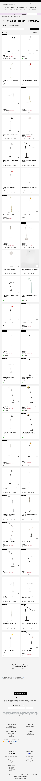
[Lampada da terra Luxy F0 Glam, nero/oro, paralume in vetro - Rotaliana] (30, 399)
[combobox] (27, 4)
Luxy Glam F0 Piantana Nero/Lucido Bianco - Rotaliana (10, 405)
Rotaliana (14, 16)
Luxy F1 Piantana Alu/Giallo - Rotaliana (11, 650)
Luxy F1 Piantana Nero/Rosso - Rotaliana (9, 323)
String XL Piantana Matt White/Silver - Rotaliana (10, 107)
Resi (11, 734)
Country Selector (11, 762)
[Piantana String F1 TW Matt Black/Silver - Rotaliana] (11, 289)
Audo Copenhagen (11, 767)
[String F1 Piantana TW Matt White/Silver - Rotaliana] (11, 371)
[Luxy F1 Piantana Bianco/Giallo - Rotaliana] (30, 208)
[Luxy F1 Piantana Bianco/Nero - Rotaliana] (11, 426)
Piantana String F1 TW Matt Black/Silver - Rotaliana (11, 296)
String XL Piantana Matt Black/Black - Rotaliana (29, 624)
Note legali (11, 761)
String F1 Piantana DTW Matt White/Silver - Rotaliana (27, 597)
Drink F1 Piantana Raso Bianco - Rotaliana (28, 323)
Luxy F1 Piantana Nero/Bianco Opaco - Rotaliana (10, 161)
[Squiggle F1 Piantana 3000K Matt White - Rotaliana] (11, 453)
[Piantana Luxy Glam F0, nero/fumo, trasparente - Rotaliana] (11, 562)
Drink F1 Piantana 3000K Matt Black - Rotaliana (29, 188)
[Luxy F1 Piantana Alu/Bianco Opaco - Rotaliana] (30, 47)
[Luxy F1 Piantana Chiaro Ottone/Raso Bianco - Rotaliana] (11, 73)
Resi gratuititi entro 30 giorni (30, 734)
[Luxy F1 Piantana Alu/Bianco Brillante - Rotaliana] (30, 289)
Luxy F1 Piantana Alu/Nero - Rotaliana (10, 134)
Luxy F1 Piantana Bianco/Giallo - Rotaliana (28, 215)
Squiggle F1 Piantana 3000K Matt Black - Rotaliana (11, 242)
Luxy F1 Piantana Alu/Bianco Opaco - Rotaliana (29, 54)
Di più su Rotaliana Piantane (14, 25)
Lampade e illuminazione (6, 16)
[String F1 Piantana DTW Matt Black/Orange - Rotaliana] (30, 644)
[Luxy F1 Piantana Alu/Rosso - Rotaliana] (30, 73)
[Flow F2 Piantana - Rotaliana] (30, 127)
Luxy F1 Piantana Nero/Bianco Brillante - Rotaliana (11, 488)
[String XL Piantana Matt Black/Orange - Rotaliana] (30, 535)
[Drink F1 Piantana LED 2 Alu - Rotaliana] (30, 262)
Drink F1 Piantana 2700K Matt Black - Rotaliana (29, 350)
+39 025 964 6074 (11, 726)
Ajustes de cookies (29, 759)
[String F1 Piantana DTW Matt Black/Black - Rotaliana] (30, 371)
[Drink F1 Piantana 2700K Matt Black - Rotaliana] (30, 344)
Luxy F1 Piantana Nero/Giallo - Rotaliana (30, 459)
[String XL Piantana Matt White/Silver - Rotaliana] (11, 101)
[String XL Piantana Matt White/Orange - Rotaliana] (11, 590)
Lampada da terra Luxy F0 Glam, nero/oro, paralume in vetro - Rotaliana (29, 405)
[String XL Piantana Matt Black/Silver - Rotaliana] (30, 154)
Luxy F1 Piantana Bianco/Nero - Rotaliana (9, 433)
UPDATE (32, 14)
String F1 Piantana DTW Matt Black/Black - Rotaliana (27, 378)
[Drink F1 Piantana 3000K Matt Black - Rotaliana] (30, 181)
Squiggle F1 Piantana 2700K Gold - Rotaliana (10, 215)
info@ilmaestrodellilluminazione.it (11, 727)
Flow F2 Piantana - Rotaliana (27, 134)
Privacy (11, 760)
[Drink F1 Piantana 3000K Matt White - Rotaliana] (30, 481)
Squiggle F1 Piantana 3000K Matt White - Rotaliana (11, 460)
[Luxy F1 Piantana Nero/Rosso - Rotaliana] (11, 316)
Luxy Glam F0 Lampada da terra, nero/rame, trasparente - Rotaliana (28, 433)
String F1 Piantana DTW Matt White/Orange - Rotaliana (9, 542)
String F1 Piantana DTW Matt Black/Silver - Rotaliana (27, 569)
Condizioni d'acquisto (11, 759)
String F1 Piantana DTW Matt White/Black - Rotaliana (9, 515)
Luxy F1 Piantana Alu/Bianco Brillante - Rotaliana (29, 296)
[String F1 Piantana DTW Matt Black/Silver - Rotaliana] (30, 562)
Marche (11, 16)
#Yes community (30, 758)
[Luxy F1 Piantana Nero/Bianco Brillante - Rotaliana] (11, 481)
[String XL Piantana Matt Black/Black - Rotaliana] (30, 617)
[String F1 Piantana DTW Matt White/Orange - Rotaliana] (11, 535)
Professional (20, 12)
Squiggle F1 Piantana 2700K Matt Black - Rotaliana (29, 515)
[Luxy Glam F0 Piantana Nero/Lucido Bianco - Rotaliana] (11, 399)
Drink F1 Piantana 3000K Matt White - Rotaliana (29, 488)
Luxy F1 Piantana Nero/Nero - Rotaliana (11, 53)
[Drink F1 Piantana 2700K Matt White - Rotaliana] (11, 344)
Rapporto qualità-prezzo (11, 769)
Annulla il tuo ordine (11, 736)
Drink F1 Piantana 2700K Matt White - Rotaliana (10, 350)
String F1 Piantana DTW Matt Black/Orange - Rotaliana (27, 651)
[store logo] (8, 4)
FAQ (11, 728)
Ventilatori (33, 7)
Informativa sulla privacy (20, 715)
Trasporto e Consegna (11, 733)
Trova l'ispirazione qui (20, 693)
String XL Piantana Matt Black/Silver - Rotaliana (29, 161)
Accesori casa (11, 770)
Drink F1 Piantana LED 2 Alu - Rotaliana (30, 269)
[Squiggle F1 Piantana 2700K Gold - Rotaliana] (11, 208)
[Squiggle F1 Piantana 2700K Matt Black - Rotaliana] (30, 508)
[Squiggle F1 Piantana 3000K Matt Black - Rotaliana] (11, 236)
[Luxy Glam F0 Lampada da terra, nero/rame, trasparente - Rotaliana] (30, 426)
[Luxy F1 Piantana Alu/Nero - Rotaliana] (11, 127)
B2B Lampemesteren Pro (29, 760)
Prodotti (4, 25)
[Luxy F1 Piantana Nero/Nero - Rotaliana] (11, 47)
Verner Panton (11, 768)
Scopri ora (24, 14)
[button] (18, 51)
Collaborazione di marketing (30, 761)
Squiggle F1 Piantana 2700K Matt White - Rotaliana (11, 624)
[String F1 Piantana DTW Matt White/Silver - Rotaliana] (30, 590)
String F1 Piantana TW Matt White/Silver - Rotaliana (8, 378)
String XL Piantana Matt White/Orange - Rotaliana (11, 597)
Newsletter (29, 733)
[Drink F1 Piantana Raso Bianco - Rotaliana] (30, 316)
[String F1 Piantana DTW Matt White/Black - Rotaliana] (11, 508)
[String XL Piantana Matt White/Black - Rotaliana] (30, 236)
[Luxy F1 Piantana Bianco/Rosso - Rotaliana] (11, 181)
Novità (28, 9)
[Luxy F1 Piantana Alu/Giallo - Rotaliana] (11, 644)
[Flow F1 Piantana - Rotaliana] (11, 262)
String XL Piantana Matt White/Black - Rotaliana (29, 242)
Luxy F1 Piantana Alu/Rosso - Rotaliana (29, 80)
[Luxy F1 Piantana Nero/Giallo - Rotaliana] (30, 453)
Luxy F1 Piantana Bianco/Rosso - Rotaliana (9, 188)
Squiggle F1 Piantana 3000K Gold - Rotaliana (29, 107)
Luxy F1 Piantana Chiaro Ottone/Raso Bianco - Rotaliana (10, 81)
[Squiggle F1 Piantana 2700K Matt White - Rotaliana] (11, 617)
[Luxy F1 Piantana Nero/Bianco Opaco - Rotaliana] (11, 154)
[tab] (6, 29)
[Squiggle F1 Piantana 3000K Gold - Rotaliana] (30, 101)
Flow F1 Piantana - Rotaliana (9, 269)
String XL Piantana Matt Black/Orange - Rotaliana (29, 542)
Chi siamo (11, 758)
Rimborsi (11, 735)
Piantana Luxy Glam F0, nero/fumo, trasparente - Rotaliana (10, 569)
